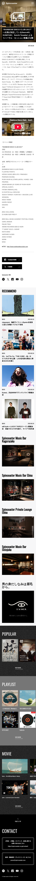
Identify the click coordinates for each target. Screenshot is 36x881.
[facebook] (12, 280)
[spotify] (3, 280)
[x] (8, 280)
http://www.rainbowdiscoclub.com (17, 246)
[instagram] (21, 280)
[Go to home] (9, 3)
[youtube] (17, 280)
